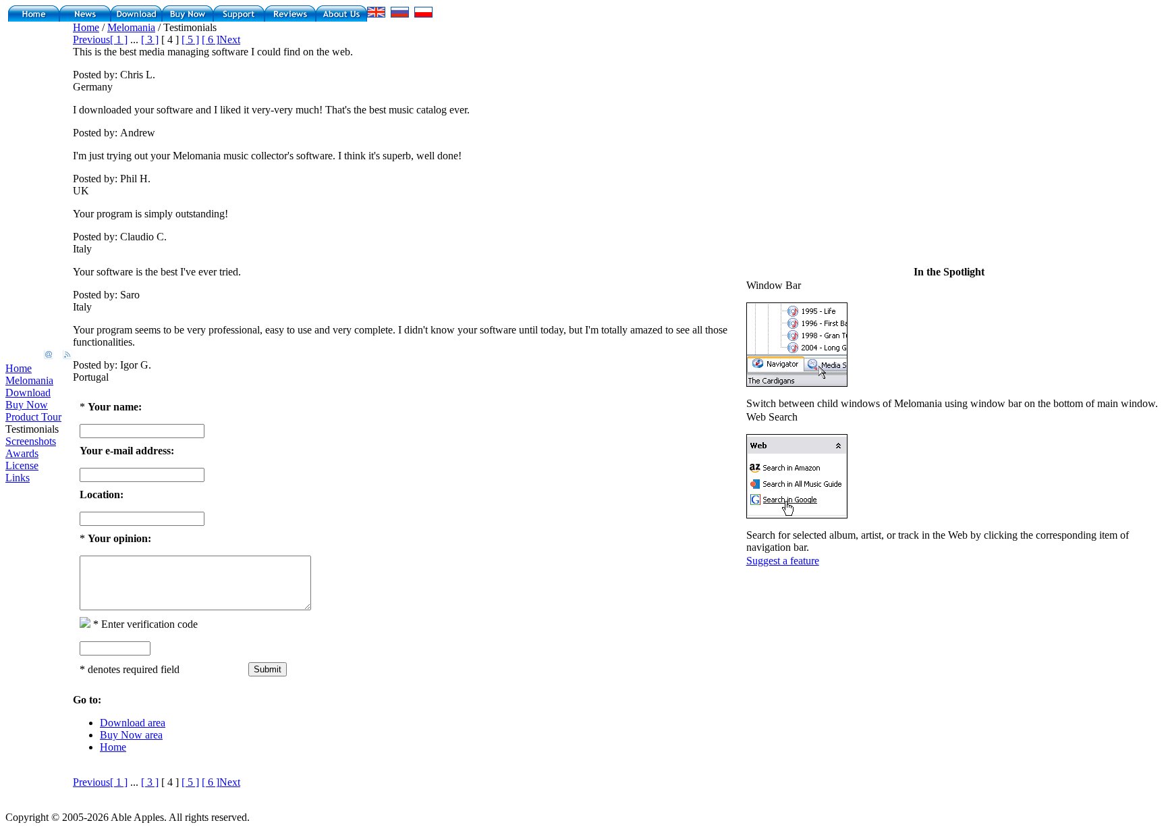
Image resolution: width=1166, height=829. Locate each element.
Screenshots (30, 441)
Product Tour (33, 417)
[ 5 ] (190, 39)
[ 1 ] (119, 39)
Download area (132, 722)
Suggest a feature (782, 560)
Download (28, 392)
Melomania (29, 380)
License (21, 465)
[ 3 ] (150, 39)
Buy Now (26, 404)
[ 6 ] (210, 39)
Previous (91, 39)
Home (18, 368)
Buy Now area (131, 735)
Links (17, 477)
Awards (21, 453)
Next (229, 39)
